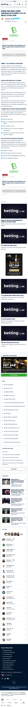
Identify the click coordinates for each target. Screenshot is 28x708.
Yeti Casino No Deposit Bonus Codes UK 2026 (12, 295)
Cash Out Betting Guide (7, 654)
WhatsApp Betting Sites (7, 650)
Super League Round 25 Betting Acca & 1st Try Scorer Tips (16, 510)
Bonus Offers (5, 451)
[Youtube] (19, 4)
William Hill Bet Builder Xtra (10, 424)
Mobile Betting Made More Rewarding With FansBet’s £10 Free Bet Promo (11, 221)
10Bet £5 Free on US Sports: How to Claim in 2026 (12, 460)
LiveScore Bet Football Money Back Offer (14, 402)
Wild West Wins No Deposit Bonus (12, 442)
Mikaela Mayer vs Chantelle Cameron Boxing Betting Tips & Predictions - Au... (17, 481)
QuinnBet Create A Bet (9, 395)
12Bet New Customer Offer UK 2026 (10, 342)
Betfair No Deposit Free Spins (11, 435)
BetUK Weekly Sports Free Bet (11, 410)
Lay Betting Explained (7, 667)
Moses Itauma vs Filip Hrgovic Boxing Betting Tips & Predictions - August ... (16, 500)
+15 (21, 534)
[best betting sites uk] (6, 4)
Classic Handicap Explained (8, 664)
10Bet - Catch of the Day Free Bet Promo (10, 457)
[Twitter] (17, 4)
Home (2, 7)
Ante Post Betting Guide (7, 656)
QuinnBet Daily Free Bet (9, 399)
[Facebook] (15, 4)
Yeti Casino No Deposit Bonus (11, 431)
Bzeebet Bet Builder (8, 384)
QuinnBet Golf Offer (8, 392)
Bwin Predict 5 (7, 413)
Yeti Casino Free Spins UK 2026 (9, 245)
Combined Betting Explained (8, 662)
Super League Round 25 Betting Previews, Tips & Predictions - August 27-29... (17, 519)
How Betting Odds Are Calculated (9, 660)
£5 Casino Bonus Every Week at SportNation (11, 454)
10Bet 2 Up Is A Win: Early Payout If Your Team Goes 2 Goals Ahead (13, 463)
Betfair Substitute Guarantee (11, 417)
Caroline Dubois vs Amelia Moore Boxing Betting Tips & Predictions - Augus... (17, 491)
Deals (5, 7)
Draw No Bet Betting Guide (8, 669)
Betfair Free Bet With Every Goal (11, 427)
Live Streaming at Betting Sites (9, 652)
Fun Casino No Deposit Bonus (11, 438)
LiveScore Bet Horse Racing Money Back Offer (15, 406)
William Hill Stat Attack (9, 420)
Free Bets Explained (6, 658)
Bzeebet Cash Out (8, 388)
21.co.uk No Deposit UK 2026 (8, 319)
